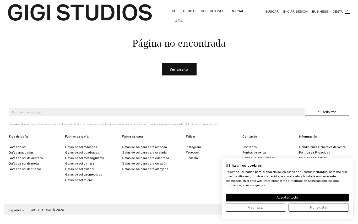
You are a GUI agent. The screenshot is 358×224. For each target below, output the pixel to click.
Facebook (192, 152)
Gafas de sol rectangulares (84, 158)
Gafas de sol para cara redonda (144, 147)
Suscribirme (327, 112)
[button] (175, 11)
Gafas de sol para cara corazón (144, 163)
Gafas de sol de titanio (24, 169)
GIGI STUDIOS (41, 210)
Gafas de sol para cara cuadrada (145, 158)
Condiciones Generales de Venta (322, 147)
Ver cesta (179, 69)
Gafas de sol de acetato (25, 158)
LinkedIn (192, 158)
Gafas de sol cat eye (79, 163)
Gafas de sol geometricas (83, 174)
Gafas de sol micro (78, 180)
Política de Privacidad (314, 152)
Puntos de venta (254, 152)
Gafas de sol (17, 147)
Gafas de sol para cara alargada (145, 169)
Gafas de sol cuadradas (82, 152)
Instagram (193, 147)
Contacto (249, 147)
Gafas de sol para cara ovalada (144, 152)
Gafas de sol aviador (79, 169)
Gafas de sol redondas (81, 147)
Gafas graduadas (21, 152)
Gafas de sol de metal (24, 163)
